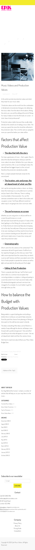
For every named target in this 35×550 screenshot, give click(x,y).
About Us (17, 526)
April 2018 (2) (4, 430)
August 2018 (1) (5, 424)
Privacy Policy (17, 523)
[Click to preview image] (17, 67)
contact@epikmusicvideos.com (7, 511)
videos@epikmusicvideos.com (8, 498)
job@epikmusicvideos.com (12, 507)
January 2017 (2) (5, 452)
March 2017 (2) (5, 446)
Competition (17, 531)
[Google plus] (8, 2)
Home (21, 39)
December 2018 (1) (6, 421)
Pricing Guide (17, 528)
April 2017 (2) (4, 443)
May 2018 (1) (4, 427)
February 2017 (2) (5, 449)
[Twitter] (6, 2)
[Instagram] (11, 2)
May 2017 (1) (4, 440)
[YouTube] (9, 2)
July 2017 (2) (4, 436)
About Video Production (18, 41)
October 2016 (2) (5, 455)
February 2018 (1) (5, 433)
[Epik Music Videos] (6, 8)
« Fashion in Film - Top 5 (9, 370)
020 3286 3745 (6, 496)
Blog (26, 39)
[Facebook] (5, 2)
